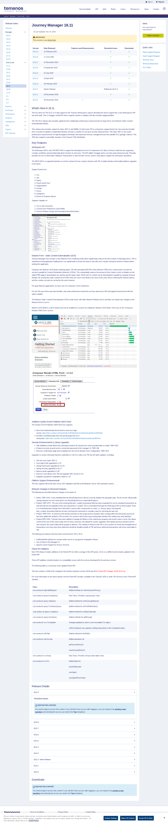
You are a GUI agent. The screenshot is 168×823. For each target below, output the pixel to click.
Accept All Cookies (146, 818)
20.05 (8, 76)
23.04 (8, 52)
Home (6, 16)
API (96, 9)
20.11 (8, 73)
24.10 (8, 42)
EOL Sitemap (10, 133)
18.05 (8, 89)
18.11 (8, 86)
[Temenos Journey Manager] (15, 10)
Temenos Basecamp (150, 64)
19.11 (8, 79)
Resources (135, 9)
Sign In (150, 2)
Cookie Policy (90, 812)
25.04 (8, 39)
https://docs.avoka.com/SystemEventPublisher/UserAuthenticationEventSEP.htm (72, 433)
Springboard (9, 122)
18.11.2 (35, 89)
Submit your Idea (153, 35)
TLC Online (147, 67)
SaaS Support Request (151, 56)
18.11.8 (35, 57)
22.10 (8, 56)
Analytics (8, 118)
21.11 (8, 66)
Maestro (8, 106)
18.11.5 (35, 73)
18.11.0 (35, 100)
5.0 (7, 99)
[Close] (164, 817)
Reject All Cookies (128, 818)
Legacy (8, 129)
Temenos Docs (148, 60)
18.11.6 (35, 68)
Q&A (104, 9)
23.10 (8, 49)
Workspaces (10, 114)
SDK (7, 125)
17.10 (8, 93)
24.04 (8, 46)
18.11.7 (35, 62)
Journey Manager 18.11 (52, 25)
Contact (156, 9)
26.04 (8, 36)
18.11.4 (35, 78)
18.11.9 (35, 52)
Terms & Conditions (37, 812)
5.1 (7, 96)
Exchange (9, 110)
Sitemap (8, 28)
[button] (84, 692)
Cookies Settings (111, 818)
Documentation (85, 9)
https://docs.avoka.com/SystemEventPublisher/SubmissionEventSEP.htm (73, 438)
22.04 (8, 59)
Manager (8, 32)
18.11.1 (35, 94)
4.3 (7, 103)
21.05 (8, 69)
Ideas (146, 9)
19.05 (8, 83)
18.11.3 (35, 84)
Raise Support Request (151, 52)
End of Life (52, 40)
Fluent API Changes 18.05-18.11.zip (112, 571)
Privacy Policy (63, 812)
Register (160, 2)
